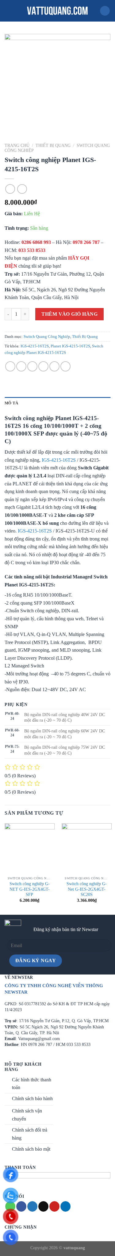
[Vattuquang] (57, 11)
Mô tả (11, 403)
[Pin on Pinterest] (54, 366)
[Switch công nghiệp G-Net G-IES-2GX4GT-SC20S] (87, 848)
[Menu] (8, 10)
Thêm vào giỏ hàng (69, 314)
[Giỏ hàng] (105, 11)
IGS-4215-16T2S (35, 346)
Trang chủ (17, 145)
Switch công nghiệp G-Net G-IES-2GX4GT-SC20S (87, 889)
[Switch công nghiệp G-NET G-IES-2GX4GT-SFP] (30, 848)
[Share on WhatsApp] (10, 366)
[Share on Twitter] (32, 366)
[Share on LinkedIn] (65, 366)
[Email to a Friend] (43, 366)
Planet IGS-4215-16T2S (70, 346)
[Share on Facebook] (21, 366)
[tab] (57, 403)
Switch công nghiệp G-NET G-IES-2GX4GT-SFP (30, 889)
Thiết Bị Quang (53, 145)
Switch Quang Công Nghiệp (47, 336)
